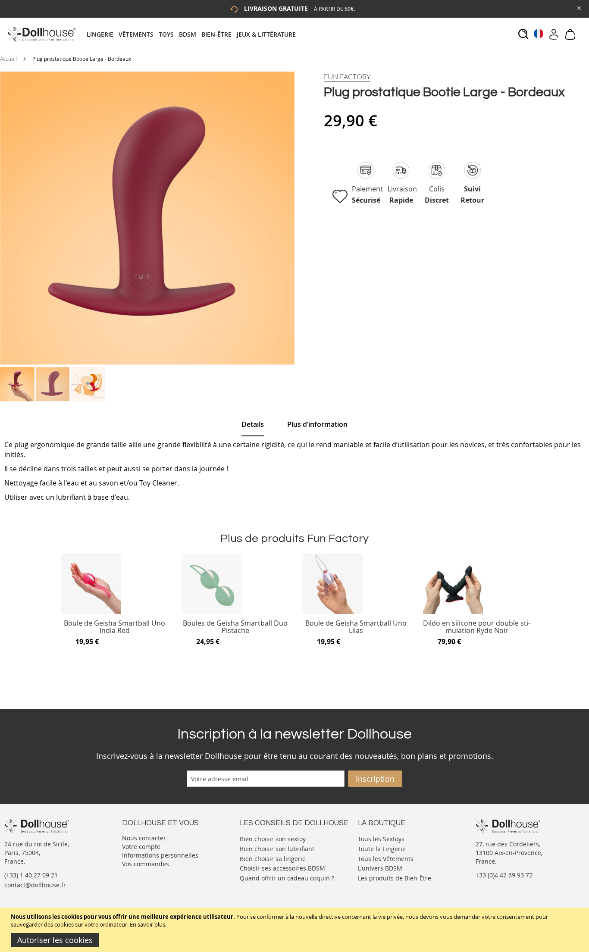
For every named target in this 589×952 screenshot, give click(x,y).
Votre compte (141, 846)
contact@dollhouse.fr (35, 885)
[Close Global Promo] (578, 7)
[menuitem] (103, 34)
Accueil (8, 58)
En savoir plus (147, 924)
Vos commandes (145, 864)
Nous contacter (144, 838)
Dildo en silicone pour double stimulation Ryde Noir (476, 627)
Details (252, 424)
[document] (295, 930)
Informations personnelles (160, 855)
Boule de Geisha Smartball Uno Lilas (356, 627)
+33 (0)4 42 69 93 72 (504, 875)
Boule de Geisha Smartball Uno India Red (114, 627)
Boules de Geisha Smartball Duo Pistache (235, 627)
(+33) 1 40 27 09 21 (31, 875)
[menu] (194, 34)
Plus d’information (317, 424)
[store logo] (41, 34)
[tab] (193, 34)
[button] (17, 384)
